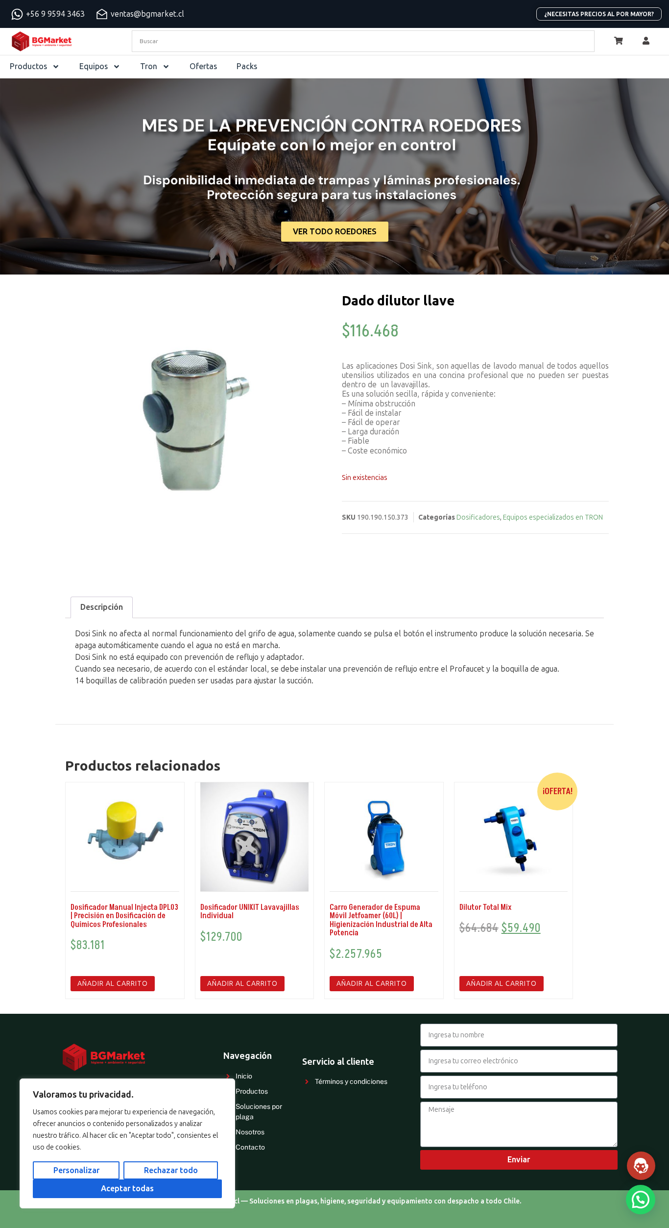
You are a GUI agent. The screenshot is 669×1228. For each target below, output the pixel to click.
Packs (247, 66)
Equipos (93, 66)
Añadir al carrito (112, 983)
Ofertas (203, 66)
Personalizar (76, 1170)
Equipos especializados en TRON (553, 517)
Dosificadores (478, 517)
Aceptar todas (127, 1188)
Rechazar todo (171, 1170)
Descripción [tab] (101, 607)
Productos (28, 66)
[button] (640, 1199)
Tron (148, 66)
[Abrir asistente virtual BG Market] (641, 1166)
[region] (127, 1143)
